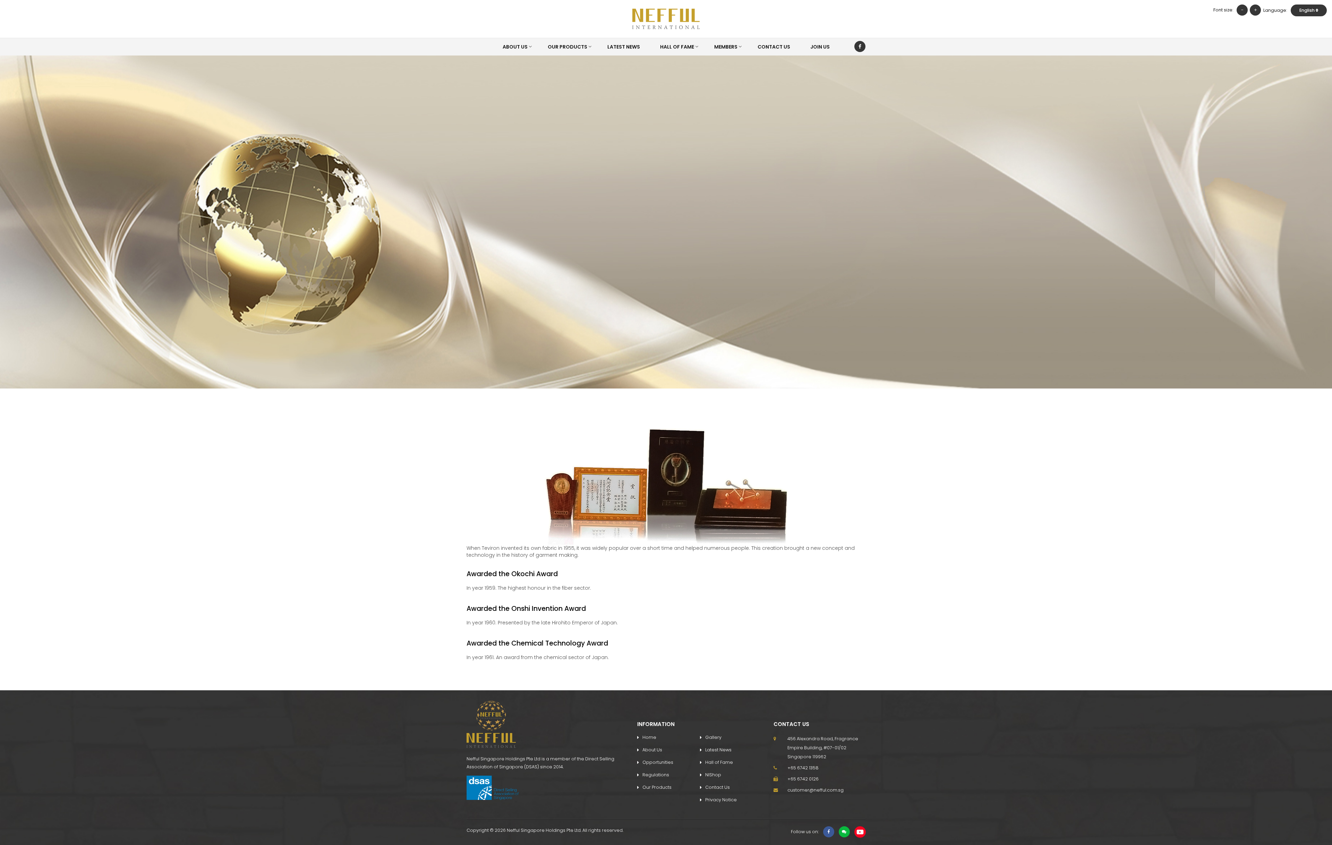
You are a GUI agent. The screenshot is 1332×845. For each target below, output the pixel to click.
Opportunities (657, 762)
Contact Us (774, 46)
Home (649, 737)
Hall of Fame (677, 46)
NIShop (713, 775)
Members (725, 46)
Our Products (567, 46)
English (1307, 10)
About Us (515, 46)
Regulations (655, 775)
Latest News (623, 46)
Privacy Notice (721, 800)
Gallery (713, 737)
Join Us (820, 46)
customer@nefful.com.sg (815, 790)
